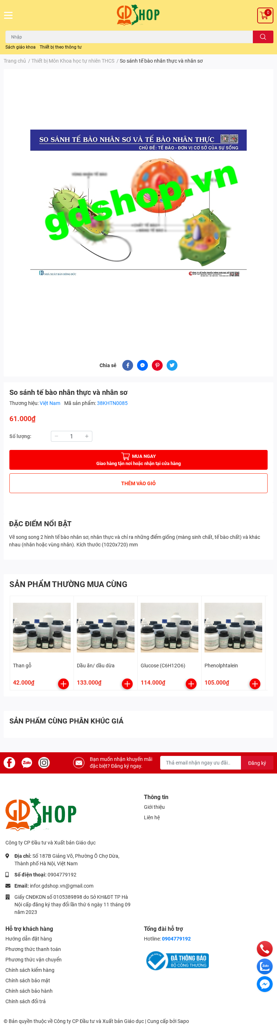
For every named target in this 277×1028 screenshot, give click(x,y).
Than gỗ (22, 665)
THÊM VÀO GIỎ (138, 483)
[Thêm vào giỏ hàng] (63, 683)
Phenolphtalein (221, 665)
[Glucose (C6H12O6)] (169, 628)
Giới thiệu (154, 807)
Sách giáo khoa (20, 47)
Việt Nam (50, 403)
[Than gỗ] (42, 628)
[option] (138, 206)
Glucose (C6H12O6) (163, 665)
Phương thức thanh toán (33, 949)
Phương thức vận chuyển (33, 959)
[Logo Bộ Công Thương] (176, 960)
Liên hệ (152, 817)
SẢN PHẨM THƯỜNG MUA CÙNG (68, 584)
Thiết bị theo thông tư (61, 47)
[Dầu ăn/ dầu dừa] (106, 628)
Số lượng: (20, 436)
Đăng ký (257, 763)
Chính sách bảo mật (27, 980)
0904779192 (62, 875)
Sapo (183, 1021)
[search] (263, 37)
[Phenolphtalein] (233, 628)
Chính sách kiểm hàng (29, 970)
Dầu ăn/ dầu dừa (96, 665)
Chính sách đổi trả (25, 1001)
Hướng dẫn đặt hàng (28, 939)
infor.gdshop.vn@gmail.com (61, 886)
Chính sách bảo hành (29, 991)
